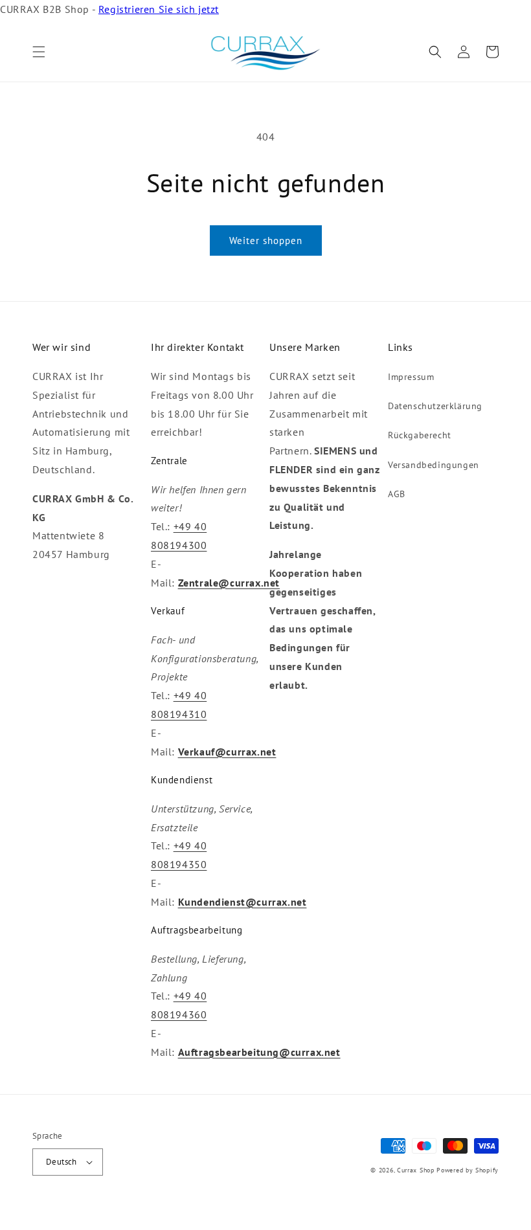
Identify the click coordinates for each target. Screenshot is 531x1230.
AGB (396, 494)
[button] (39, 52)
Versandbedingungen (433, 465)
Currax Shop (416, 1170)
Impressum (411, 377)
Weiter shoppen (265, 240)
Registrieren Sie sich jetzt (158, 9)
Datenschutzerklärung (435, 406)
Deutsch (61, 1161)
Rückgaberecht (419, 435)
